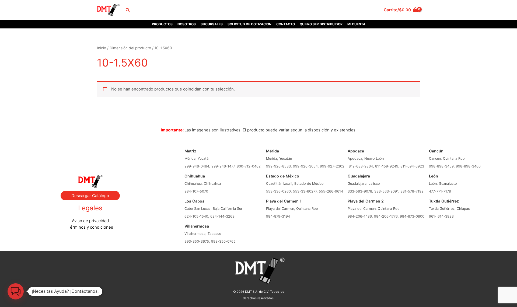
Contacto (285, 24)
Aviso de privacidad (90, 220)
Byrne (90, 153)
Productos (162, 24)
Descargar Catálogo (90, 195)
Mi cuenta (356, 24)
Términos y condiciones (90, 227)
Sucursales (212, 24)
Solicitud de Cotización (249, 24)
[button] (128, 10)
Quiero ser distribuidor (321, 24)
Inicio (101, 48)
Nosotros (186, 24)
